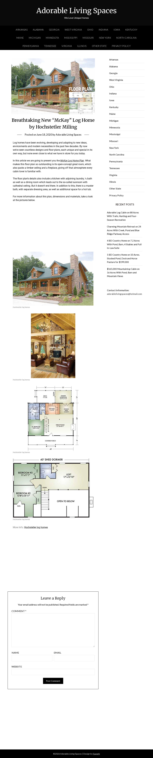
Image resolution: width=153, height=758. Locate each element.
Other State (99, 46)
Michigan (35, 37)
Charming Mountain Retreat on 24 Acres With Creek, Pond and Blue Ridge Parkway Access (124, 230)
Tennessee (50, 46)
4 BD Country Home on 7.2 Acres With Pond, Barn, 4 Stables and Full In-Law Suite (124, 244)
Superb (96, 753)
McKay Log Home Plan (72, 160)
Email (57, 652)
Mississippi (71, 37)
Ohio (90, 29)
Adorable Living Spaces (76, 10)
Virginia (67, 46)
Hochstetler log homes (36, 527)
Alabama (38, 29)
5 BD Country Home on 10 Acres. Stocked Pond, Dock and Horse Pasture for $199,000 (123, 258)
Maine (20, 37)
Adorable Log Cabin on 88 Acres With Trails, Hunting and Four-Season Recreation (123, 216)
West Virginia (73, 29)
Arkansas (22, 29)
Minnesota (52, 37)
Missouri (88, 37)
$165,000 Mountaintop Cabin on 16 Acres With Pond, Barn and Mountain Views (123, 273)
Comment (19, 611)
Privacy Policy (121, 46)
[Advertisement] (53, 226)
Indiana (103, 29)
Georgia (54, 29)
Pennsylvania (30, 46)
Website (17, 666)
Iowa (116, 29)
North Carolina (126, 37)
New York (105, 37)
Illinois (82, 46)
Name (15, 652)
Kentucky (131, 29)
